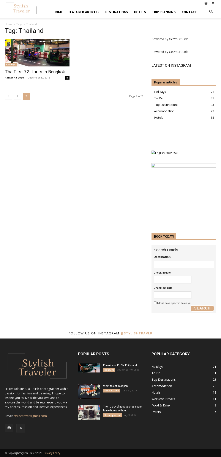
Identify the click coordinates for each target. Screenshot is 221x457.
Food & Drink (111, 390)
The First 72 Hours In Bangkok (35, 71)
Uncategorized (112, 415)
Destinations (116, 12)
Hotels (140, 12)
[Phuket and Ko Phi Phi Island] (89, 368)
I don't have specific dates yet (174, 303)
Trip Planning (164, 12)
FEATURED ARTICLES (84, 12)
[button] (211, 12)
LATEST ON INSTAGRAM (171, 65)
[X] (213, 3)
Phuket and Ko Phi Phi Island (120, 365)
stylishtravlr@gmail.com (30, 416)
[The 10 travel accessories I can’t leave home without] (89, 412)
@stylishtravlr (136, 333)
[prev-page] (8, 96)
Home (58, 12)
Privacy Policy (52, 453)
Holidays (11, 64)
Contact (189, 12)
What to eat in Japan (115, 386)
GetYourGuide (178, 39)
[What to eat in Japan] (89, 391)
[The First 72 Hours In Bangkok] (37, 52)
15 (67, 77)
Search (202, 308)
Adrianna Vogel (15, 77)
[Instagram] (206, 3)
